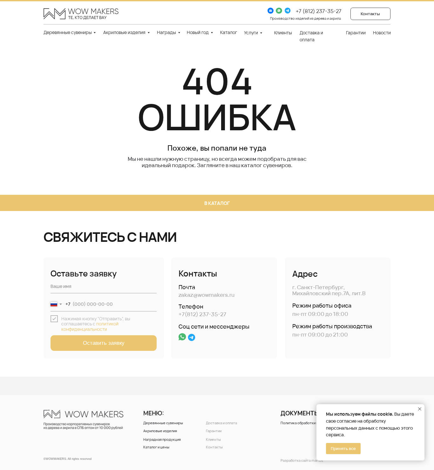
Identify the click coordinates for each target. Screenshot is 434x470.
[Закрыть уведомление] (420, 409)
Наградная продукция (162, 439)
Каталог (228, 32)
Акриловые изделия (124, 32)
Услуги (251, 33)
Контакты (214, 447)
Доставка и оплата (221, 422)
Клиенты (283, 33)
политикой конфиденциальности (90, 326)
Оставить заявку (104, 343)
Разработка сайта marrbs (302, 460)
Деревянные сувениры (68, 32)
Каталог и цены (156, 447)
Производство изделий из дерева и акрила (305, 18)
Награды (166, 32)
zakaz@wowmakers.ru (206, 294)
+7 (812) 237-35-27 (319, 11)
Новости (382, 33)
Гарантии (356, 33)
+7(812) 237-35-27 (202, 314)
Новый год (198, 32)
